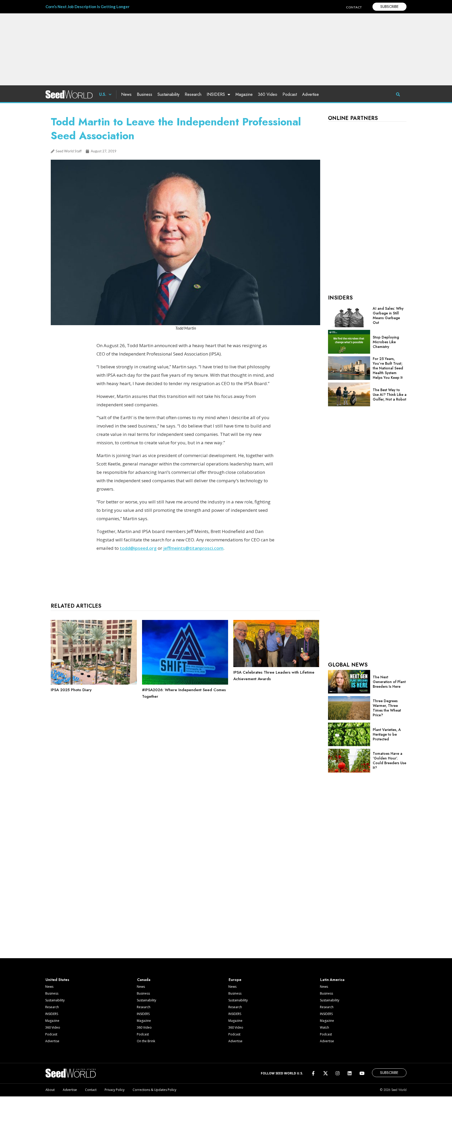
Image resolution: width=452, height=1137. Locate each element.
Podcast (289, 94)
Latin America (332, 979)
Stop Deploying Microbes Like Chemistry (386, 342)
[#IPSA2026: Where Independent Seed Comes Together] (185, 683)
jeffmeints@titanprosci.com (193, 548)
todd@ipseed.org (138, 548)
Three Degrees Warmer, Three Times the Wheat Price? (387, 708)
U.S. (102, 94)
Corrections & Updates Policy (154, 1090)
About (50, 1090)
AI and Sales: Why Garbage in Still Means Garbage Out (388, 315)
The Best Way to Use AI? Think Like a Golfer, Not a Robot (389, 394)
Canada (143, 979)
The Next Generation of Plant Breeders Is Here (389, 681)
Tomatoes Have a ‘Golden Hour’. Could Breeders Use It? (389, 760)
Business (144, 94)
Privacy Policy (115, 1090)
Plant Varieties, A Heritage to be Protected (387, 734)
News (126, 94)
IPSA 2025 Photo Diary (71, 690)
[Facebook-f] (313, 1073)
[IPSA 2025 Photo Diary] (94, 683)
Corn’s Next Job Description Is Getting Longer (87, 6)
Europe (235, 979)
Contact (91, 1090)
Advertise (310, 94)
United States (57, 979)
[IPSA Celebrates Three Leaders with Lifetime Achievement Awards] (276, 666)
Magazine (244, 94)
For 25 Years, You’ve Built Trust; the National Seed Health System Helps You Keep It (388, 368)
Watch (324, 1027)
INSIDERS (216, 94)
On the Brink (146, 1041)
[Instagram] (337, 1073)
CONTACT (354, 7)
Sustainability (168, 94)
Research (193, 94)
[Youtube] (362, 1073)
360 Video (267, 94)
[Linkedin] (349, 1073)
